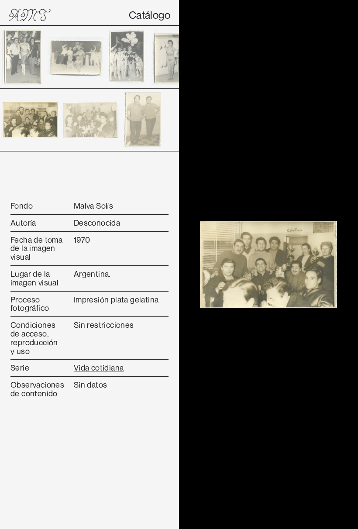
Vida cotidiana (99, 367)
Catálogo (149, 15)
